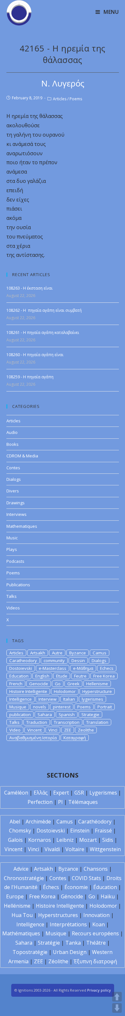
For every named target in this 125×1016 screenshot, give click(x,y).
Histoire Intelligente (28, 691)
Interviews (16, 514)
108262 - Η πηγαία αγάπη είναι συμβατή (44, 310)
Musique (17, 707)
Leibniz (65, 839)
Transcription (66, 722)
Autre (57, 653)
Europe (15, 896)
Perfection (40, 801)
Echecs (106, 668)
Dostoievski (20, 668)
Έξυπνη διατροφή (95, 961)
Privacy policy (99, 990)
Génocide (72, 896)
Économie (76, 887)
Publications (18, 585)
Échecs (51, 887)
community (54, 660)
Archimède (38, 821)
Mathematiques (21, 526)
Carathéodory (95, 821)
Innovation (96, 915)
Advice (21, 868)
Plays (11, 549)
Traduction (36, 722)
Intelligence (20, 699)
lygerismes (92, 699)
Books (12, 444)
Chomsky (20, 830)
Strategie (90, 714)
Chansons (96, 868)
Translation (97, 722)
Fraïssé (103, 830)
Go (58, 684)
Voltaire (74, 849)
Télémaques (83, 801)
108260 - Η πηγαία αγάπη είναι (34, 354)
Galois (15, 839)
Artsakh (37, 653)
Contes (13, 468)
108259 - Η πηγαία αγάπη (30, 377)
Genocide (38, 684)
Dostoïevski (51, 830)
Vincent (34, 730)
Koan (98, 924)
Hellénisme (17, 905)
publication (20, 714)
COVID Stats (86, 878)
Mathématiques (21, 933)
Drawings (15, 503)
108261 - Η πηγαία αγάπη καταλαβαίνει (42, 332)
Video (15, 730)
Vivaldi (52, 849)
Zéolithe (58, 961)
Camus (99, 653)
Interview (47, 699)
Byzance (77, 653)
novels (39, 707)
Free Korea (104, 676)
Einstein (79, 830)
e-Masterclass (52, 668)
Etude (61, 676)
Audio (12, 432)
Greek (73, 684)
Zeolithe (86, 730)
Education (19, 676)
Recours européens (95, 933)
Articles (59, 99)
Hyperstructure (97, 691)
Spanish (67, 714)
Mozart (88, 839)
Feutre (80, 676)
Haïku (108, 896)
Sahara (45, 714)
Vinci (52, 730)
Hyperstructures (58, 915)
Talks (11, 596)
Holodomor (65, 691)
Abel (15, 821)
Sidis (107, 839)
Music (12, 538)
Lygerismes (103, 792)
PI (60, 801)
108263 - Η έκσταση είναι (29, 288)
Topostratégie (30, 952)
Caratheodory (23, 660)
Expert (61, 792)
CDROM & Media (22, 456)
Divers (12, 491)
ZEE (67, 730)
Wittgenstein (105, 849)
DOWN (117, 1008)
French (15, 684)
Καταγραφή (74, 738)
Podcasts (15, 561)
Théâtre (96, 942)
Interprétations (68, 924)
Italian (69, 699)
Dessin (78, 660)
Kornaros (39, 839)
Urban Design (70, 952)
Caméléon (16, 792)
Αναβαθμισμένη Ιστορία (33, 738)
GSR (79, 792)
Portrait (104, 707)
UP (117, 997)
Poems (76, 99)
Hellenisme (97, 684)
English (42, 676)
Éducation (105, 887)
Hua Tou (22, 915)
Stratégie (49, 942)
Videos (13, 608)
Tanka (73, 942)
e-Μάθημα (83, 668)
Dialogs (13, 479)
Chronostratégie (24, 878)
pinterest (62, 707)
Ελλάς (41, 792)
